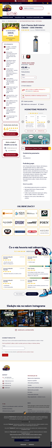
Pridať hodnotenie (10, 134)
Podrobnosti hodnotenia (40, 30)
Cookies (30, 385)
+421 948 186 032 (8, 378)
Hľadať (21, 8)
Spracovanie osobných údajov (35, 387)
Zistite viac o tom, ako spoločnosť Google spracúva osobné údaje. (26, 437)
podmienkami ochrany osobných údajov (25, 351)
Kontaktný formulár (11, 154)
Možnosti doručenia (27, 81)
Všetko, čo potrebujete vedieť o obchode (12, 406)
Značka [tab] (40, 148)
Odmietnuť (31, 444)
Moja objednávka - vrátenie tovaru (36, 397)
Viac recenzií (30, 130)
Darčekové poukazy (7, 408)
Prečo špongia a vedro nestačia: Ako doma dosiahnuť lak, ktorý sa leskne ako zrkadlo (38, 406)
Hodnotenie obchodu (33, 394)
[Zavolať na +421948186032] (44, 3)
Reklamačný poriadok (33, 390)
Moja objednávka (5, 3)
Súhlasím (27, 440)
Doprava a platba (32, 380)
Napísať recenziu (32, 294)
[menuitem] (7, 17)
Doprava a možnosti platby (16, 3)
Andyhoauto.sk (7, 383)
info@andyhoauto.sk (8, 381)
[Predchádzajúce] (22, 121)
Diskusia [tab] (35, 148)
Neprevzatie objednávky (34, 378)
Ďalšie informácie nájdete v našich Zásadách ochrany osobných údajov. (26, 434)
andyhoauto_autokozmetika (26, 330)
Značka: (28, 63)
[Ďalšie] (48, 121)
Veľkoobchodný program (8, 411)
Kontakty (30, 392)
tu (29, 421)
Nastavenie (23, 444)
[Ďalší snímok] (49, 43)
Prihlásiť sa (5, 355)
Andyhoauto (7, 387)
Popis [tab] (23, 148)
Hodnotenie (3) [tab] (29, 148)
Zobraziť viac (41, 130)
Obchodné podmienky (33, 383)
